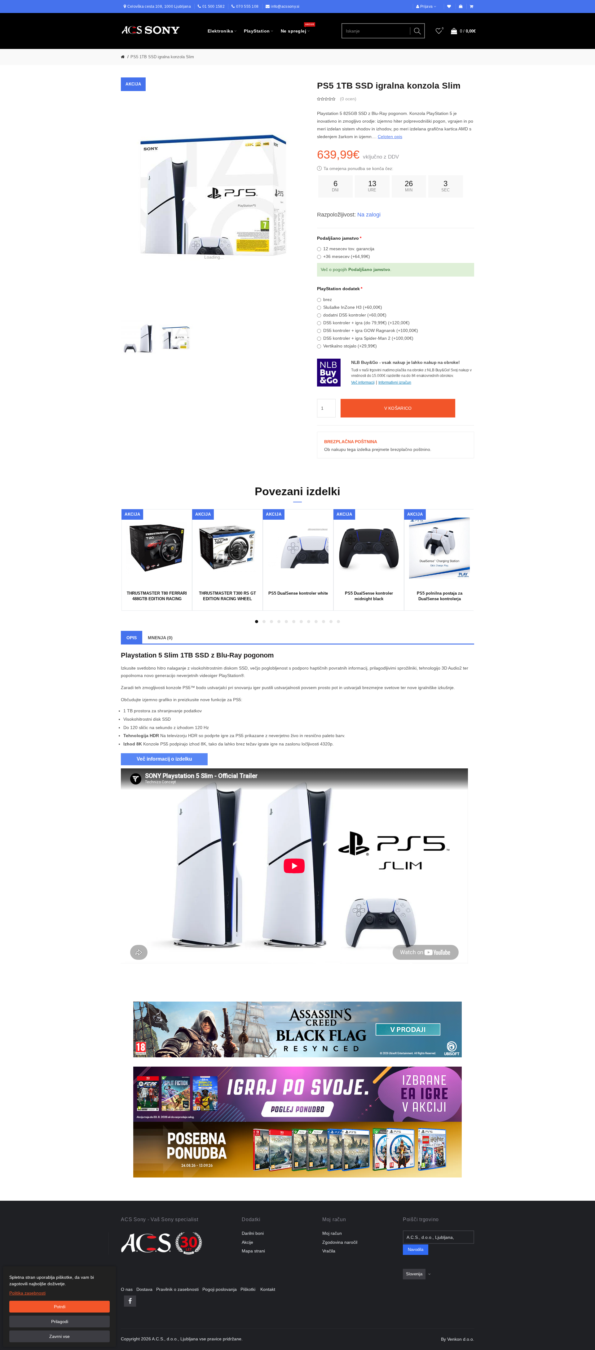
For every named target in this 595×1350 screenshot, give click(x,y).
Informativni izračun (394, 382)
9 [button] (316, 621)
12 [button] (338, 621)
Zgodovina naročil (339, 1242)
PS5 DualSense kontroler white (298, 593)
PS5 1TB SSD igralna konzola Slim (162, 57)
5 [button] (286, 621)
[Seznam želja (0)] (449, 6)
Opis (131, 637)
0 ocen (348, 98)
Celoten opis (390, 136)
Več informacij (363, 382)
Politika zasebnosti (27, 1293)
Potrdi (59, 1306)
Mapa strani (253, 1250)
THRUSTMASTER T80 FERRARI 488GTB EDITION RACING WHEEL (157, 597)
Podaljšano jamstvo (338, 238)
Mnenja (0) (160, 637)
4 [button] (278, 621)
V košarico (398, 408)
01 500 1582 (213, 6)
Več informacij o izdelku (164, 759)
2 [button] (264, 621)
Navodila (415, 1249)
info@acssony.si (285, 6)
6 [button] (293, 621)
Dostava (146, 1289)
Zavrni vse (59, 1336)
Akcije (247, 1242)
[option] (138, 337)
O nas (128, 1289)
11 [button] (331, 621)
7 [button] (301, 621)
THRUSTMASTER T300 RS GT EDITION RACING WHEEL (227, 596)
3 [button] (271, 621)
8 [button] (308, 621)
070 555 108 (247, 6)
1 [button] (256, 621)
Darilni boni (253, 1233)
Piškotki (249, 1289)
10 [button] (323, 621)
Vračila (328, 1250)
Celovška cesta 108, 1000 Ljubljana (159, 6)
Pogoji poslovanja (221, 1289)
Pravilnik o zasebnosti (179, 1289)
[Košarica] (461, 6)
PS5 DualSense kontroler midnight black (369, 596)
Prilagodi (59, 1321)
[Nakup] (472, 6)
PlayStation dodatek (338, 288)
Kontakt (267, 1289)
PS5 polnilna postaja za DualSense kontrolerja (439, 596)
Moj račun (332, 1233)
